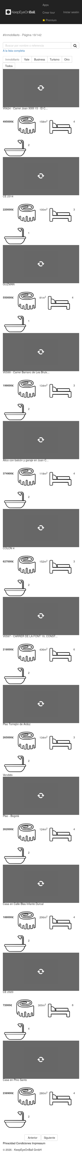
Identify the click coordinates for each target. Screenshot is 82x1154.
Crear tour (49, 12)
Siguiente (49, 1137)
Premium (51, 20)
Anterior (32, 1137)
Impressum (38, 1143)
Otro (67, 59)
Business (39, 59)
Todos (9, 66)
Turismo (54, 59)
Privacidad (9, 1143)
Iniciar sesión (71, 12)
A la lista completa (14, 50)
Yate (26, 59)
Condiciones (23, 1143)
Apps (46, 5)
